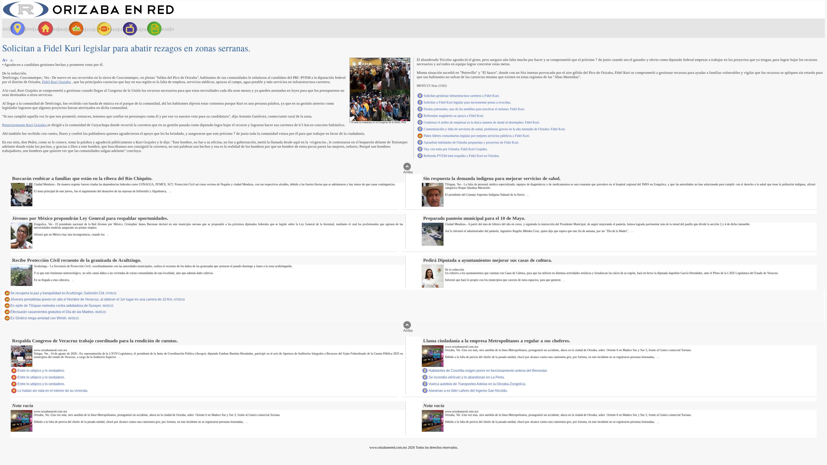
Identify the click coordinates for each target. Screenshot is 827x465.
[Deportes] (100, 28)
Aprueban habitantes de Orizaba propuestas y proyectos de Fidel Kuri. (471, 142)
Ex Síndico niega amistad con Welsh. (44, 318)
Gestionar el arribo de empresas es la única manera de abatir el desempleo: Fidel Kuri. (482, 122)
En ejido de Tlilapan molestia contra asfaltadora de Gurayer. (61, 305)
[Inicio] (88, 17)
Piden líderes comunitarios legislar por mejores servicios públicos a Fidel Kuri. (477, 136)
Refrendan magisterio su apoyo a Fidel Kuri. (454, 116)
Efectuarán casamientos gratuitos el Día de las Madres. (58, 312)
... (170, 191)
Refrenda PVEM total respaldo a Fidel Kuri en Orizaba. (461, 156)
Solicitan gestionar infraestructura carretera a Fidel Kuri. (461, 96)
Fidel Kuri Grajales (56, 82)
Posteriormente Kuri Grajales (24, 125)
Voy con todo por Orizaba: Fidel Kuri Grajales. (456, 149)
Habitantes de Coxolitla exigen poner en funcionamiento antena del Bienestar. (488, 370)
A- (12, 60)
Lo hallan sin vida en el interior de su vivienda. (52, 390)
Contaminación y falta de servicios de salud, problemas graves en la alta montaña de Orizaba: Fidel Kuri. (495, 129)
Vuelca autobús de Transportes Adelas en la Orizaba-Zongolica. (477, 384)
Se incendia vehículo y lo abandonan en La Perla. (467, 377)
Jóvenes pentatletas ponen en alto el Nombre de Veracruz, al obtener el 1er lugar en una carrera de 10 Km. (97, 299)
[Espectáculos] (128, 28)
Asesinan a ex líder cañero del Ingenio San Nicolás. (468, 390)
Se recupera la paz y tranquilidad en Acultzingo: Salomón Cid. (63, 293)
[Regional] (72, 28)
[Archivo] (158, 28)
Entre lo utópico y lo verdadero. (41, 370)
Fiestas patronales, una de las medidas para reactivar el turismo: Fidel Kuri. (474, 109)
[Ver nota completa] (22, 205)
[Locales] (44, 28)
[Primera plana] (16, 28)
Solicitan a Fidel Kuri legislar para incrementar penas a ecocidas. (467, 102)
